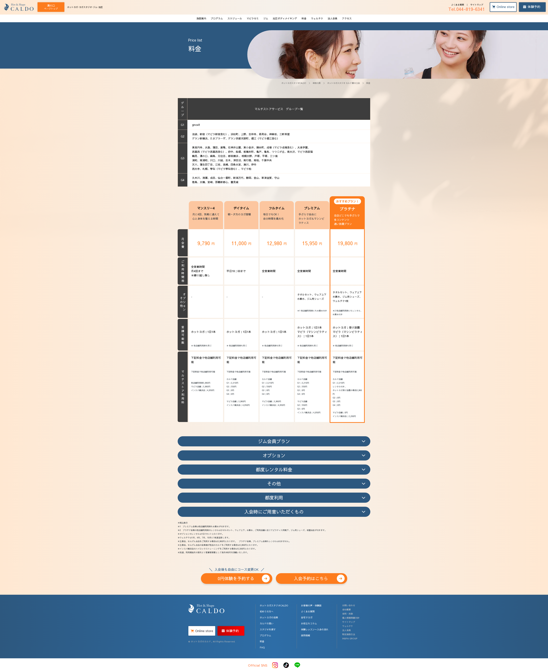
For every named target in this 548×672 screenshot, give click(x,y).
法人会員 (332, 18)
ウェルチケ (317, 18)
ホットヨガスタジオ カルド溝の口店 (343, 83)
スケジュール (234, 18)
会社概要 (346, 609)
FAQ (262, 647)
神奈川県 (317, 83)
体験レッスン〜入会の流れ (314, 629)
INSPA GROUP (349, 638)
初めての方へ (266, 611)
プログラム (217, 18)
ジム (265, 18)
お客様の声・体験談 (311, 605)
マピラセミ (253, 18)
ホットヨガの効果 (269, 617)
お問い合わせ (348, 605)
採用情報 (305, 635)
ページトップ (51, 7)
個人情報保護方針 (350, 617)
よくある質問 (457, 4)
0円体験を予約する (236, 577)
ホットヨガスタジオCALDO (293, 83)
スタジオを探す (268, 629)
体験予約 (534, 7)
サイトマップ (476, 4)
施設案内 (201, 18)
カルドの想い (266, 623)
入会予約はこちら (311, 578)
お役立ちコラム (309, 623)
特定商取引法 (348, 634)
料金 (304, 18)
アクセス (347, 18)
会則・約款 (347, 613)
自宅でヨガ (306, 617)
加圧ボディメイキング (285, 18)
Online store (505, 7)
